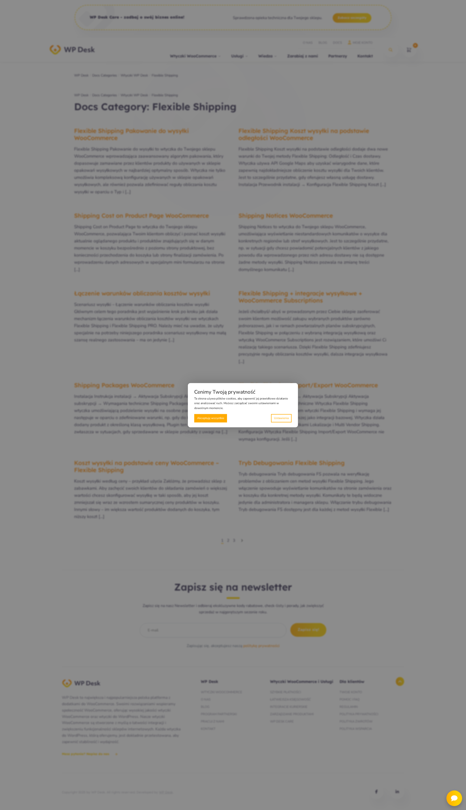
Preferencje (281, 418)
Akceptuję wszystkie (210, 418)
